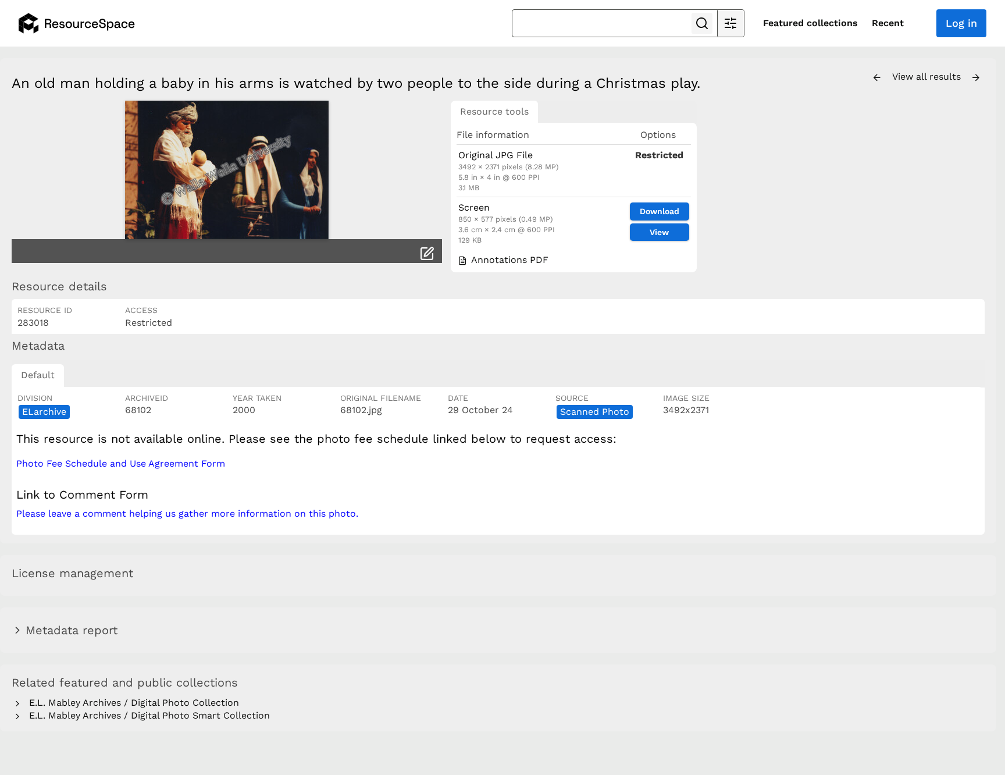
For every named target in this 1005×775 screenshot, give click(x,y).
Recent (888, 23)
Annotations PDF (508, 259)
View (659, 232)
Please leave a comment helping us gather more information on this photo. (187, 513)
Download (659, 211)
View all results (928, 76)
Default (38, 375)
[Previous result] (877, 78)
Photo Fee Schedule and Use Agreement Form (120, 463)
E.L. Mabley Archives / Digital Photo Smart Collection (146, 715)
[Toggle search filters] (730, 23)
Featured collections (810, 23)
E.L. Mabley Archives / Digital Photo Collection (131, 702)
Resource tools (494, 111)
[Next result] (976, 78)
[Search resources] (702, 23)
